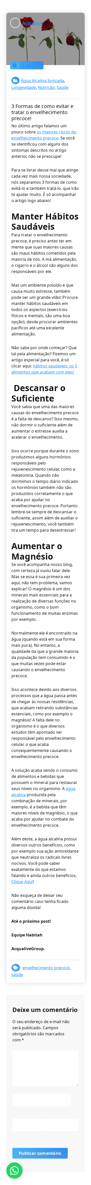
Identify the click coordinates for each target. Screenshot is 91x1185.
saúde (17, 974)
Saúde (63, 87)
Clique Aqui (22, 881)
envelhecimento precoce (46, 968)
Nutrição (46, 87)
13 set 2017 (29, 65)
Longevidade (23, 87)
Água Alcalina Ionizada (42, 80)
